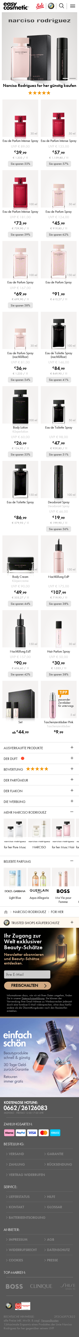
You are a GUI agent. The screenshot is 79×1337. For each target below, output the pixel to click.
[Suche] (61, 6)
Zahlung (17, 1164)
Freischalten (24, 985)
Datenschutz (58, 1250)
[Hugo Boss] (14, 1286)
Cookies (16, 1260)
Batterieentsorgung (27, 1217)
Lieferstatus (19, 1197)
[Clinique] (41, 1286)
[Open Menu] (17, 6)
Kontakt (16, 1207)
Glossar (54, 1207)
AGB (50, 1239)
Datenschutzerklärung (33, 998)
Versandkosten (50, 1320)
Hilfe (51, 1197)
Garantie (55, 1154)
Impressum (18, 1239)
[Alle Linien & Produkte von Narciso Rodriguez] (39, 20)
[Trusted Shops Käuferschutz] (9, 1306)
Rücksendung (59, 1164)
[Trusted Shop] (51, 6)
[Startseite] (6, 912)
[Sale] (40, 6)
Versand (16, 1154)
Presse (52, 1260)
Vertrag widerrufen (27, 1175)
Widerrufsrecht (23, 1250)
